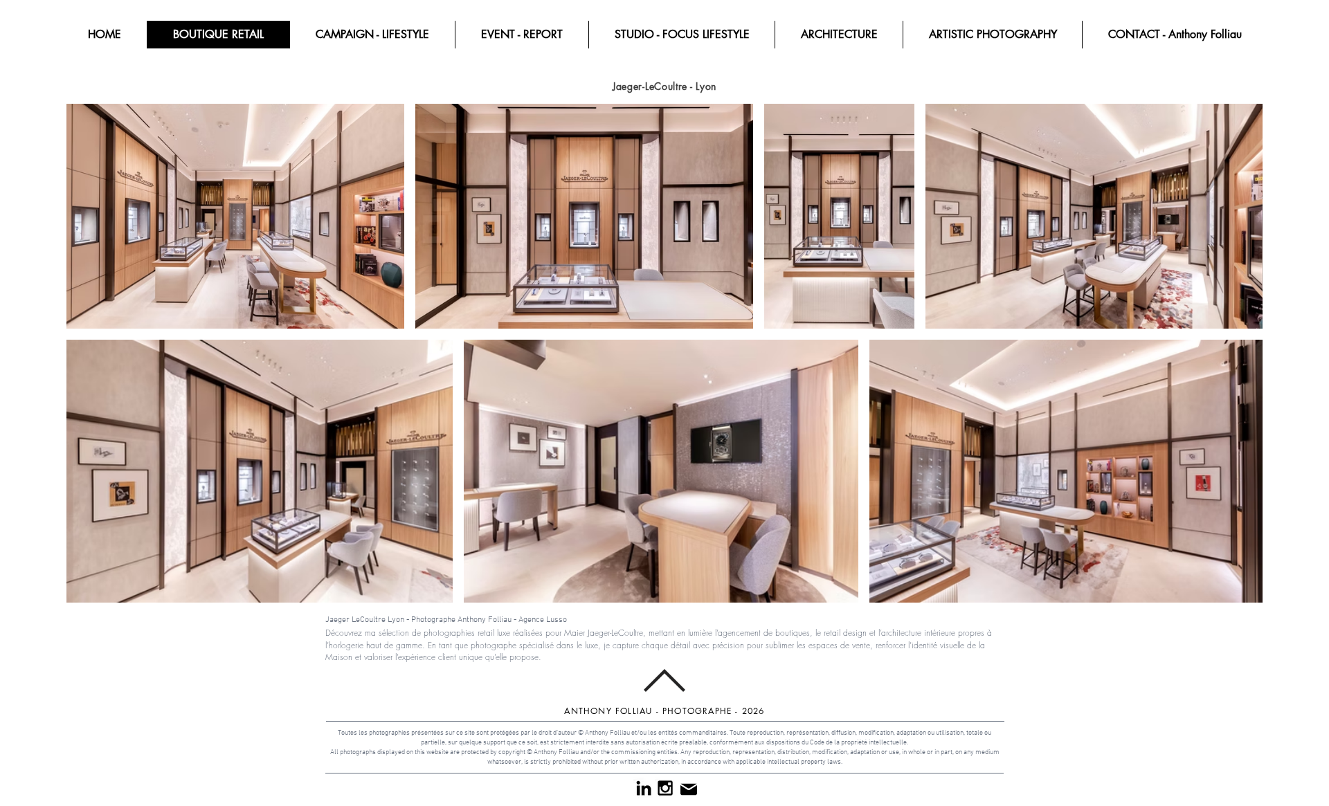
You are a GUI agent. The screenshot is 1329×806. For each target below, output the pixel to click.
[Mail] (688, 789)
